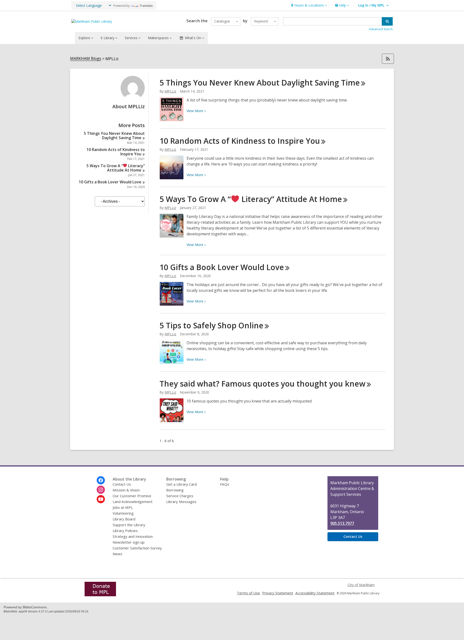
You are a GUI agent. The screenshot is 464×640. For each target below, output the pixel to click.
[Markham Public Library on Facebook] (101, 480)
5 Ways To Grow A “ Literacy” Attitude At (116, 168)
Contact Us (122, 484)
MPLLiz (170, 91)
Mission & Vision (126, 490)
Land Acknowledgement (132, 501)
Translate (146, 6)
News (117, 553)
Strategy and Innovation (133, 536)
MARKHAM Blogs (85, 58)
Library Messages (181, 501)
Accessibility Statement (314, 592)
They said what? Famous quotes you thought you (262, 383)
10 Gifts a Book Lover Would (110, 182)
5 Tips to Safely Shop (211, 325)
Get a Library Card (181, 484)
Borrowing (175, 490)
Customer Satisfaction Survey (137, 548)
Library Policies (125, 530)
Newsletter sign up (129, 542)
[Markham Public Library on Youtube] (101, 499)
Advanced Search (381, 29)
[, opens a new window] (100, 594)
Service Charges (179, 495)
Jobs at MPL (123, 507)
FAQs (224, 484)
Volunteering (123, 513)
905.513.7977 (342, 523)
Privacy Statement (277, 592)
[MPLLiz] (133, 98)
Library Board (124, 519)
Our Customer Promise (132, 495)
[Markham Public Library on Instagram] (101, 490)
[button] (308, 5)
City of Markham (361, 584)
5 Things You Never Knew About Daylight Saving (114, 135)
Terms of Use (248, 592)
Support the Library (129, 524)
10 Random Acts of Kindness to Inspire (116, 152)
